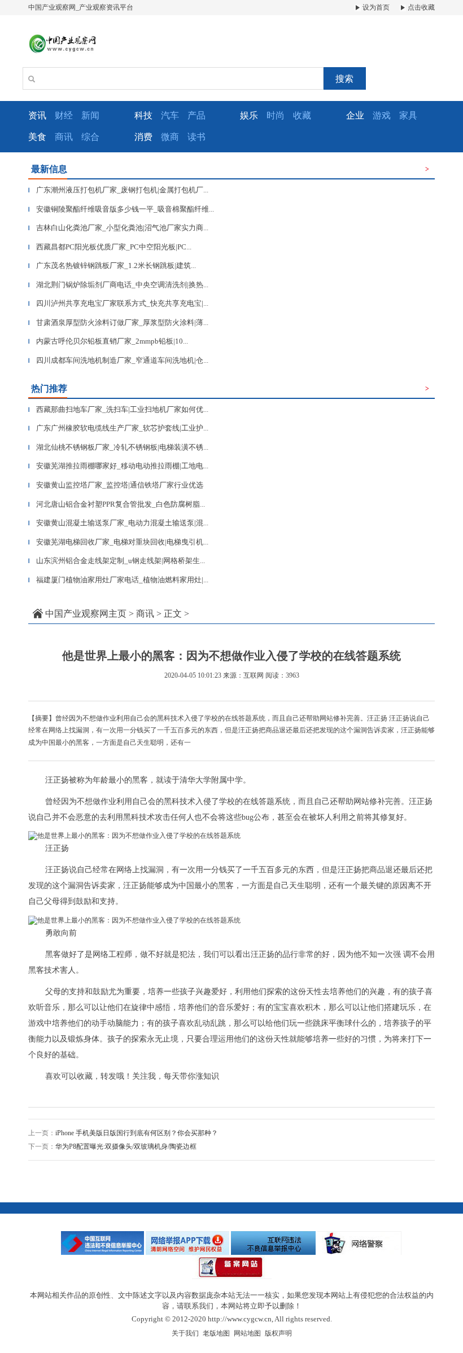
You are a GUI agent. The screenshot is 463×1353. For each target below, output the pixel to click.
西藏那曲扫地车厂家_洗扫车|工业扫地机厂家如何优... (118, 409)
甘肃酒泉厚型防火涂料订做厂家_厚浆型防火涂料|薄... (118, 322)
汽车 (170, 115)
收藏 (302, 115)
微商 (170, 137)
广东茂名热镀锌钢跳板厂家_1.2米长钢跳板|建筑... (112, 265)
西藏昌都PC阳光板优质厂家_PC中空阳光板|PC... (109, 247)
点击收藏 (420, 7)
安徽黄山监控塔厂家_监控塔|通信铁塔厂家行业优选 (115, 485)
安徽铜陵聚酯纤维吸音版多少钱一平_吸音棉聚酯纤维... (121, 209)
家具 (408, 115)
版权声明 (278, 1333)
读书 (196, 137)
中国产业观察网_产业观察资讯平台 (80, 7)
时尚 (276, 115)
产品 (196, 115)
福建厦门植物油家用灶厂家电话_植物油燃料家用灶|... (118, 580)
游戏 (382, 115)
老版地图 (216, 1333)
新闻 (90, 115)
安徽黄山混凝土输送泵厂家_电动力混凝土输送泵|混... (118, 523)
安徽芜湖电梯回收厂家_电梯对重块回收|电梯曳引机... (118, 542)
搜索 (344, 79)
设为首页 (375, 7)
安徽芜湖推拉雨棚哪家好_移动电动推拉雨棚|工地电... (118, 466)
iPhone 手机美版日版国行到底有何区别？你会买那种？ (136, 1133)
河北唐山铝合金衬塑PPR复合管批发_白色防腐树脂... (116, 504)
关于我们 (185, 1333)
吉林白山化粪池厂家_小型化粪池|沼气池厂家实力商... (118, 227)
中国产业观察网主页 (85, 613)
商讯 (64, 137)
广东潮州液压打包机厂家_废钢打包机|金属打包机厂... (118, 190)
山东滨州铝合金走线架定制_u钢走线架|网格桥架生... (116, 560)
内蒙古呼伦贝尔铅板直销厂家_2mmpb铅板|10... (108, 341)
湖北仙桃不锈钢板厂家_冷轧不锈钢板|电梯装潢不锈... (118, 447)
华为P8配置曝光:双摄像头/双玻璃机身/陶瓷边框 (125, 1146)
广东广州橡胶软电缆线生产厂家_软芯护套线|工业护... (118, 428)
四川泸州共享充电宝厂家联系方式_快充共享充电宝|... (118, 303)
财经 (64, 115)
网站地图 (247, 1333)
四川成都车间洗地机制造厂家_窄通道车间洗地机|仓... (118, 360)
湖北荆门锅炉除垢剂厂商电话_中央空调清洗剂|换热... (118, 284)
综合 (90, 137)
